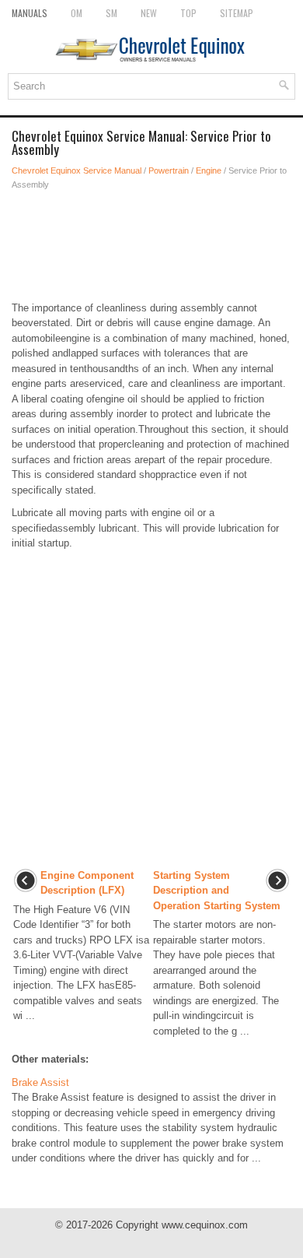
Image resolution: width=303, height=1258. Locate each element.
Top (188, 12)
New (149, 12)
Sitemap (236, 12)
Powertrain (168, 170)
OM (76, 12)
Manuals (29, 12)
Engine (208, 170)
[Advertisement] (151, 246)
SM (111, 12)
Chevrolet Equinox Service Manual (76, 170)
